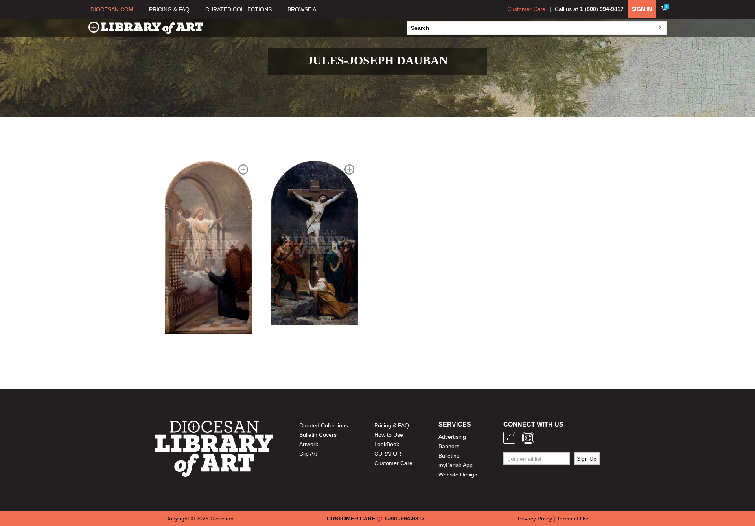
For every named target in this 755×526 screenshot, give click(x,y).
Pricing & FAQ (391, 425)
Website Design (457, 474)
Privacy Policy (535, 518)
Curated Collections (323, 425)
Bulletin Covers (318, 435)
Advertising (452, 437)
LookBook (386, 444)
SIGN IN (642, 9)
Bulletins (448, 455)
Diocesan (222, 518)
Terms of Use (573, 518)
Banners (448, 446)
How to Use (388, 435)
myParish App (455, 465)
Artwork (308, 444)
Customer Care (526, 9)
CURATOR (387, 454)
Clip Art (308, 454)
